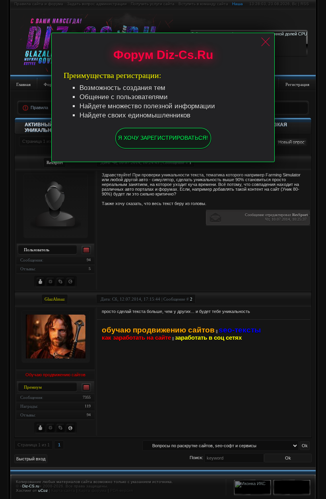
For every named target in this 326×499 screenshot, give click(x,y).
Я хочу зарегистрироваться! (163, 138)
